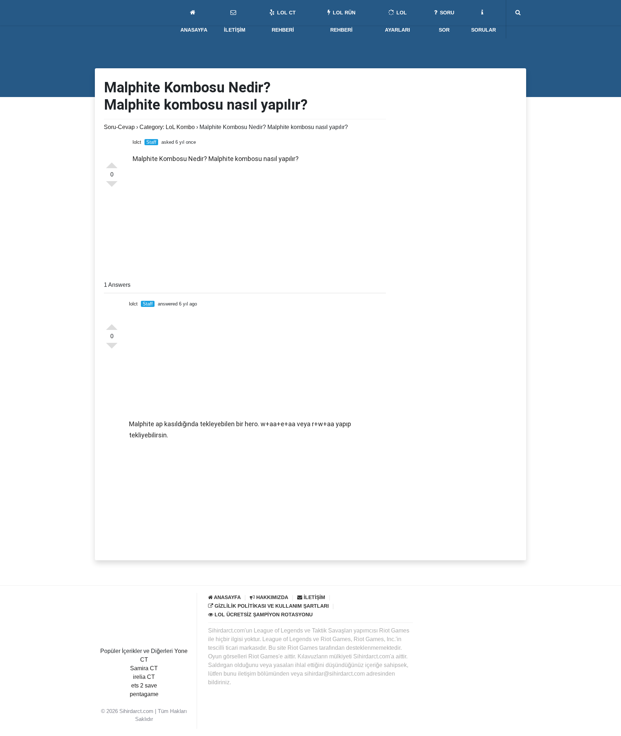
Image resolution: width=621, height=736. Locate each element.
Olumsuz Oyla (112, 348)
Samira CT (144, 668)
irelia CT (144, 677)
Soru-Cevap (119, 127)
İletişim (313, 597)
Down (112, 187)
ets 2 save (144, 685)
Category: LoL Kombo (167, 127)
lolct (137, 142)
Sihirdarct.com (136, 711)
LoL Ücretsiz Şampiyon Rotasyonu (263, 614)
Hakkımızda (271, 597)
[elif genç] (144, 703)
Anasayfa (227, 597)
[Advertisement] (259, 223)
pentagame (144, 694)
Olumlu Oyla (112, 324)
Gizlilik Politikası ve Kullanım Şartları (271, 606)
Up (112, 162)
